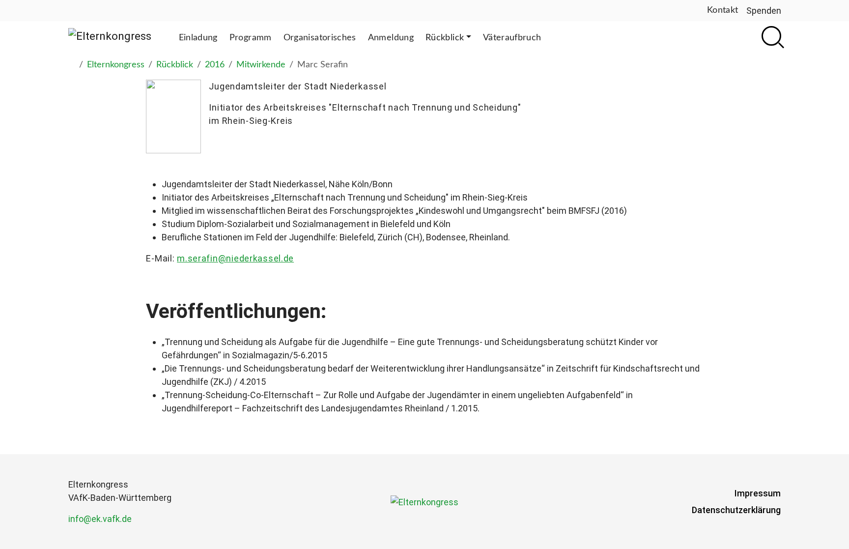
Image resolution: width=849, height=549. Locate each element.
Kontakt (722, 10)
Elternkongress (115, 64)
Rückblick (174, 64)
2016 (215, 64)
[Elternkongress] (109, 36)
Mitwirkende (260, 64)
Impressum (758, 493)
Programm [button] (250, 37)
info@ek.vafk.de (100, 519)
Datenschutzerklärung (736, 510)
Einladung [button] (198, 37)
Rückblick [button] (444, 37)
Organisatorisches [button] (319, 37)
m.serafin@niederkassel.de (235, 258)
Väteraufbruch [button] (512, 37)
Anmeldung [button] (391, 37)
